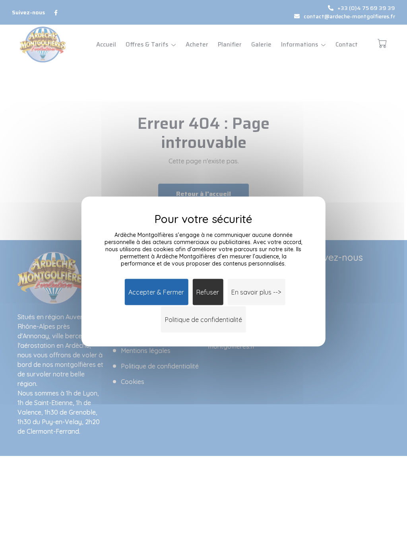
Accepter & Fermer (156, 292)
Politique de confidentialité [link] (203, 320)
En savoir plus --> (256, 292)
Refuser (207, 292)
